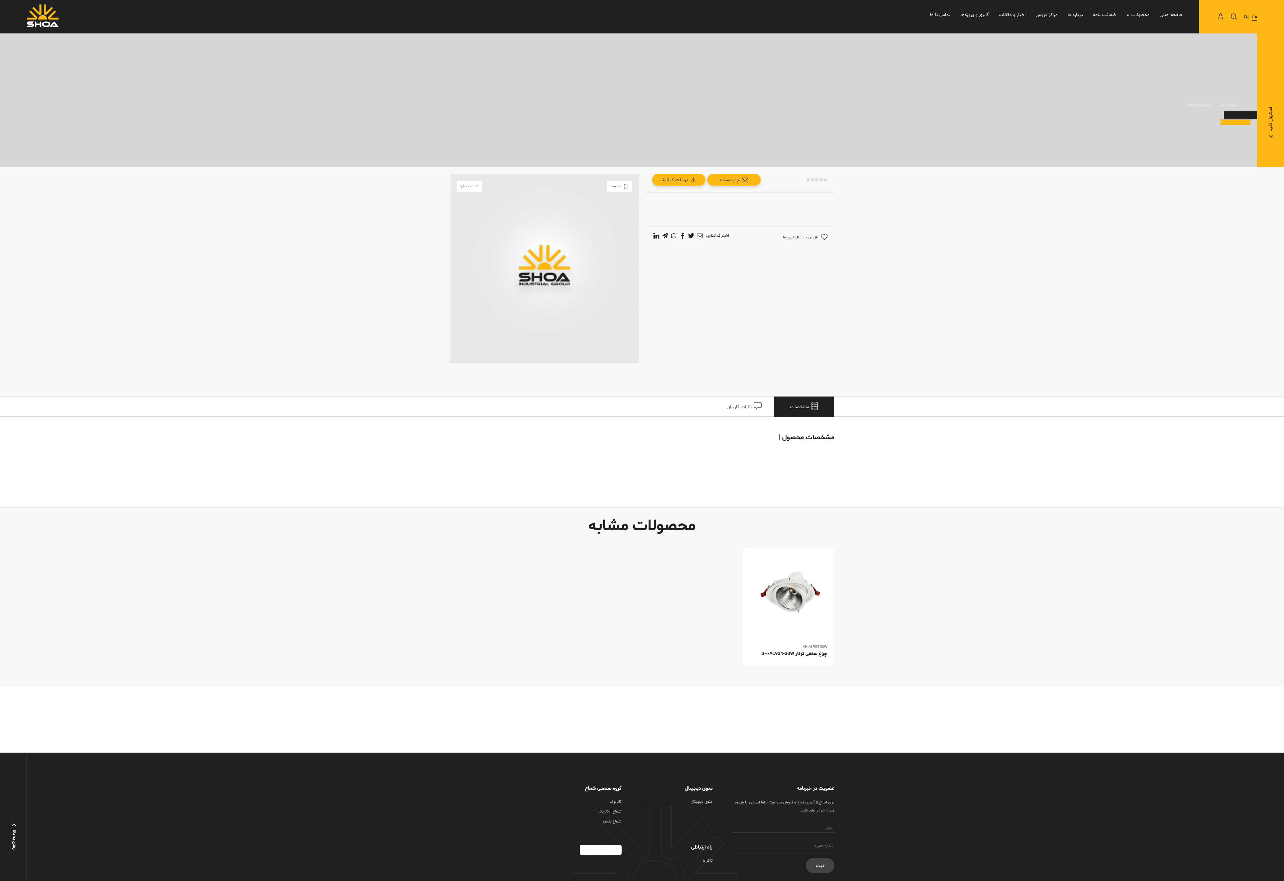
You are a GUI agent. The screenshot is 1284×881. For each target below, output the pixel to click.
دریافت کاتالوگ (674, 180)
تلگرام (708, 860)
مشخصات (800, 407)
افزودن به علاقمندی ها (801, 237)
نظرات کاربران (740, 407)
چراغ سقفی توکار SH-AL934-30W (794, 654)
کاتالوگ (616, 801)
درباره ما (1075, 15)
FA (1254, 17)
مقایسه (616, 186)
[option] (789, 614)
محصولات (1140, 15)
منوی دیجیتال (701, 801)
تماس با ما (940, 15)
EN (1246, 17)
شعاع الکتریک (610, 811)
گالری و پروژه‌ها (974, 15)
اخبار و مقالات (1012, 15)
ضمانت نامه (1104, 15)
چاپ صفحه (729, 180)
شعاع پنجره (612, 821)
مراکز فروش (1047, 15)
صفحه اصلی (1171, 15)
